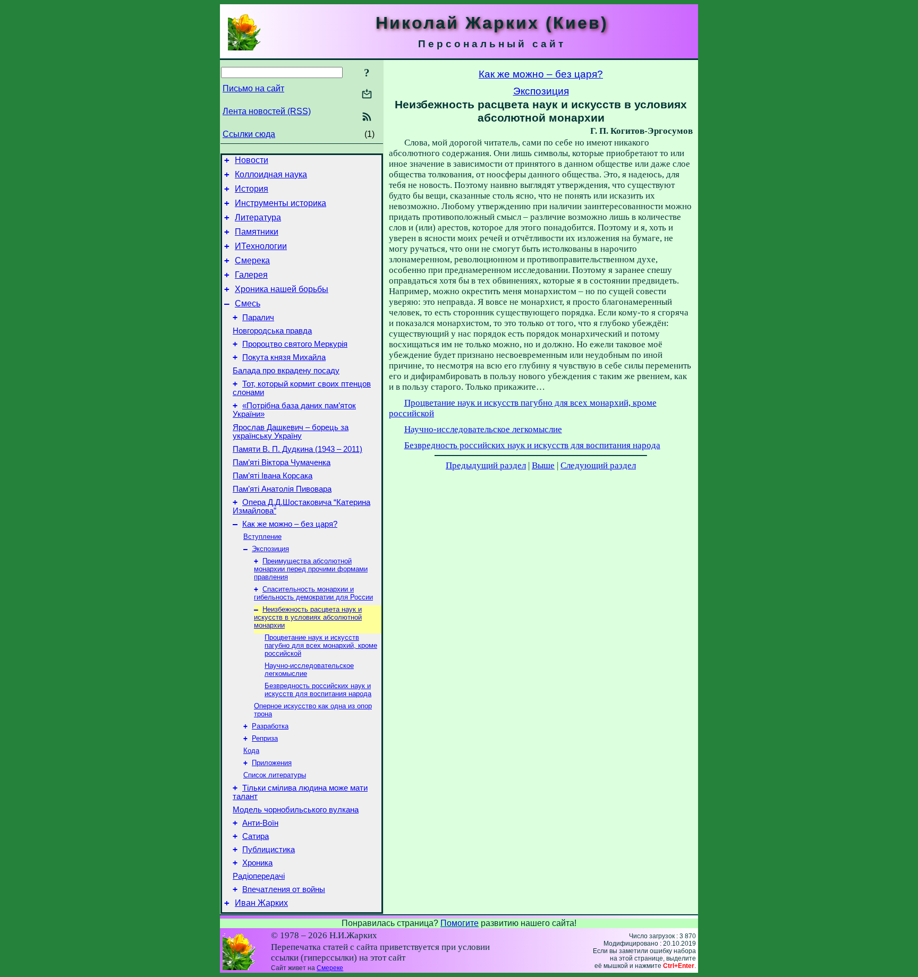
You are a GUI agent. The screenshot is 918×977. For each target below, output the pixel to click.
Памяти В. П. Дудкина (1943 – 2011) (297, 449)
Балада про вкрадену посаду (286, 370)
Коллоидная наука (271, 174)
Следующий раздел (598, 465)
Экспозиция (270, 549)
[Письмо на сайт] (366, 95)
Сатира (255, 836)
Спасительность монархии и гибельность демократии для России (313, 593)
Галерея (251, 274)
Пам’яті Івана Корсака (272, 476)
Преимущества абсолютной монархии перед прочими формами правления (311, 569)
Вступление (262, 537)
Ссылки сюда (249, 134)
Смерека (252, 260)
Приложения (272, 763)
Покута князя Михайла (284, 357)
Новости (251, 160)
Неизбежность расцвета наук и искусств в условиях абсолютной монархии (308, 617)
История (251, 188)
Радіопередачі (259, 876)
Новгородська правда (272, 331)
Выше (543, 465)
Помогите (459, 923)
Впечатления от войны (283, 889)
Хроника (257, 863)
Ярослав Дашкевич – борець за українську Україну (290, 431)
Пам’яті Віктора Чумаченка (281, 462)
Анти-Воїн (260, 823)
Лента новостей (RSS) (267, 111)
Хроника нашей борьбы (281, 289)
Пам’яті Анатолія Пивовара (282, 489)
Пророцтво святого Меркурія (294, 344)
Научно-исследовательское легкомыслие (483, 429)
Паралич (258, 317)
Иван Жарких (261, 902)
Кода (251, 751)
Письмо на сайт (253, 88)
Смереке (330, 968)
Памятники (256, 231)
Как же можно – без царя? (289, 524)
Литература (258, 217)
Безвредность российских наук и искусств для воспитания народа (318, 690)
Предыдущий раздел (486, 465)
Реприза (265, 738)
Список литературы (274, 775)
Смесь (247, 303)
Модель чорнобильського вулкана (296, 809)
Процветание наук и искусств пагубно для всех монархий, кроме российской (321, 645)
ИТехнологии (261, 246)
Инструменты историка (280, 203)
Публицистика (268, 849)
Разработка (270, 726)
